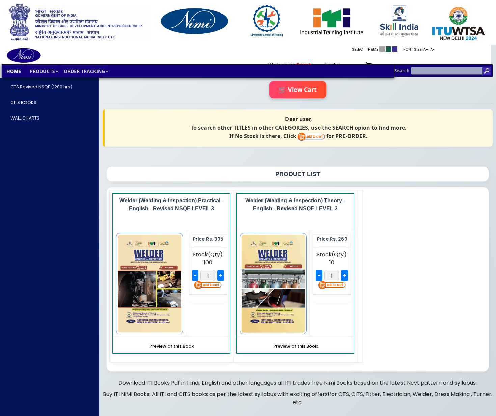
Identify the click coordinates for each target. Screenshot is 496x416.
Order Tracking (84, 71)
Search (402, 71)
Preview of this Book (171, 346)
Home (13, 71)
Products (42, 71)
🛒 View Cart (298, 89)
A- (432, 49)
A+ (425, 49)
